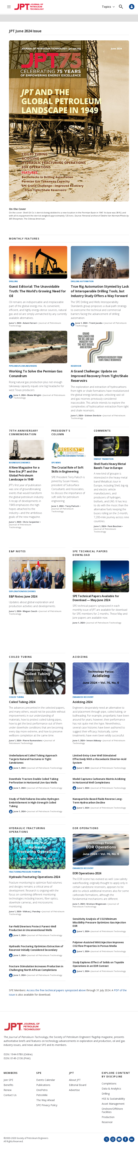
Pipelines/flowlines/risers (23, 366)
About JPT (75, 1080)
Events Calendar (45, 1080)
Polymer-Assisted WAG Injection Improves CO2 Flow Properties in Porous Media (98, 944)
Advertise (74, 1090)
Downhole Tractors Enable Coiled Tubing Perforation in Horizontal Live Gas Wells (33, 780)
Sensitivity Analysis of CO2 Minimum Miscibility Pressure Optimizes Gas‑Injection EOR (99, 922)
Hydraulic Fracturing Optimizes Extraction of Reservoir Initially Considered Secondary (36, 948)
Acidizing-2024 (82, 702)
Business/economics (19, 462)
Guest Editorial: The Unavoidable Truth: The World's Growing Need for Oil (37, 291)
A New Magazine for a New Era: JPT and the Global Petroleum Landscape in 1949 (24, 473)
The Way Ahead (45, 1100)
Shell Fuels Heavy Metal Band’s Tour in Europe (110, 466)
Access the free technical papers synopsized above (56, 990)
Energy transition (103, 459)
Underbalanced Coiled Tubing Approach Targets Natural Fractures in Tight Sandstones (33, 759)
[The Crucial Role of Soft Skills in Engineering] (69, 450)
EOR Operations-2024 (87, 873)
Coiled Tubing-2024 (22, 702)
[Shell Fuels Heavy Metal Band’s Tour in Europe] (111, 446)
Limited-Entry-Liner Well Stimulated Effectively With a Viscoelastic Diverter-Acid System (99, 759)
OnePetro (42, 1090)
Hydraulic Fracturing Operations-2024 (34, 877)
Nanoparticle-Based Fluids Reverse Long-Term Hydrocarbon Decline (98, 800)
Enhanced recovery (83, 697)
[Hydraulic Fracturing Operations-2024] (37, 853)
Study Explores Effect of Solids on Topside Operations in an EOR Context (98, 964)
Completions (109, 1083)
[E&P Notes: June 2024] (37, 573)
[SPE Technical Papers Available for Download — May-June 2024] (101, 576)
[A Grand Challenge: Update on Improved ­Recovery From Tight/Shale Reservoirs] (100, 347)
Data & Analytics (111, 1088)
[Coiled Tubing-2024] (37, 678)
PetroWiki (41, 1095)
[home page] (29, 7)
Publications (43, 1085)
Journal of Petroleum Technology (20, 526)
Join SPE (8, 1080)
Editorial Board (77, 1085)
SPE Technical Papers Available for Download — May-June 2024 (96, 598)
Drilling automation (82, 281)
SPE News (56, 462)
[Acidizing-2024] (101, 678)
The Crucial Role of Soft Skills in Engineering (67, 469)
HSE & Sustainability (113, 1098)
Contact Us (10, 1095)
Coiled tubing (16, 697)
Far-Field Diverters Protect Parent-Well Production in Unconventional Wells (32, 928)
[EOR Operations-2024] (101, 850)
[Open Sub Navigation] (114, 6)
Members (11, 1073)
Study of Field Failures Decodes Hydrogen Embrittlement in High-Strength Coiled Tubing (34, 802)
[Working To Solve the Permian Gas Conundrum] (38, 347)
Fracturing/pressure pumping (25, 872)
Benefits (8, 1085)
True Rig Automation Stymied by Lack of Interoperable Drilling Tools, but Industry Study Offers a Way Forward (100, 291)
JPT (71, 1073)
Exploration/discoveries (22, 591)
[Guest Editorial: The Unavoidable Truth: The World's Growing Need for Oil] (38, 262)
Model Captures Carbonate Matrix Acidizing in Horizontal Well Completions (99, 780)
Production (108, 1117)
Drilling (13, 281)
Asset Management (113, 1103)
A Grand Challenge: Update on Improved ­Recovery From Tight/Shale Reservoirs (99, 376)
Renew (8, 1090)
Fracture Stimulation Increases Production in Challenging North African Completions (36, 968)
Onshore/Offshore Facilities (112, 1110)
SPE (39, 1073)
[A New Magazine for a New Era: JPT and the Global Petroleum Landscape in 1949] (26, 450)
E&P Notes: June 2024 (23, 596)
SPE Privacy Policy (46, 1105)
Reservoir (76, 366)
